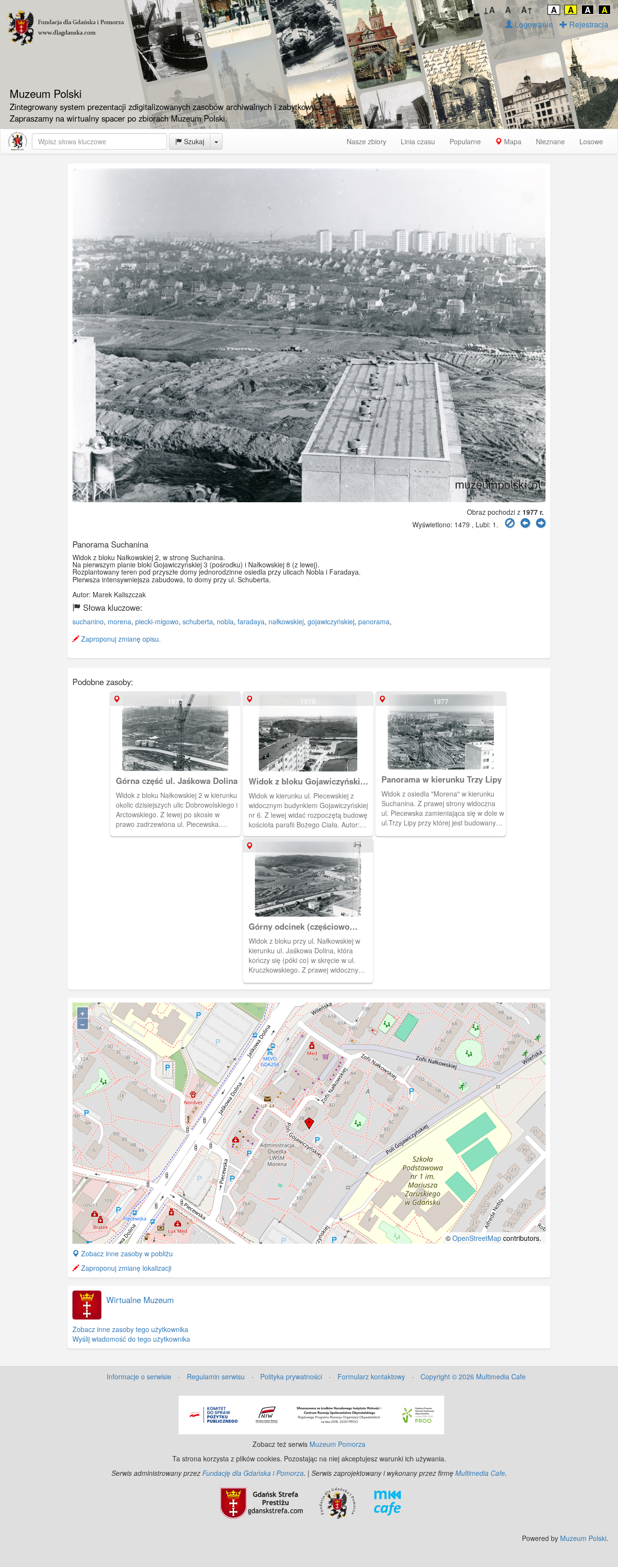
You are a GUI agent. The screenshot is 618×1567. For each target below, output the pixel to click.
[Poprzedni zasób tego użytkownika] (525, 523)
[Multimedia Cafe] (387, 1502)
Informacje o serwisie (139, 1376)
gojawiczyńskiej (331, 621)
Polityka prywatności (291, 1376)
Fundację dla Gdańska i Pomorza (253, 1473)
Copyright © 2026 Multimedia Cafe (473, 1376)
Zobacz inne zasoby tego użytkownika (130, 1329)
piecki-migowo (157, 621)
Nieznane (550, 141)
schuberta (198, 621)
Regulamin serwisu (216, 1376)
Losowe (591, 141)
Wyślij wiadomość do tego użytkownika (131, 1339)
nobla (225, 621)
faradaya (251, 621)
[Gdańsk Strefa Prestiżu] (261, 1502)
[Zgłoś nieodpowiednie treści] (510, 523)
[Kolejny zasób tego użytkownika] (541, 523)
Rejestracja (587, 24)
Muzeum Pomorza (337, 1444)
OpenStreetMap (476, 1238)
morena (119, 621)
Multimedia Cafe (480, 1473)
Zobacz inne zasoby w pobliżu (126, 1253)
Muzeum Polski (583, 1538)
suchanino (88, 621)
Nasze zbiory (366, 141)
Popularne (465, 141)
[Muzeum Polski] (17, 141)
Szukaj (193, 141)
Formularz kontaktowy (371, 1376)
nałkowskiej (286, 621)
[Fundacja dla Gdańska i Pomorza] (337, 1502)
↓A (489, 9)
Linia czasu (418, 141)
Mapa (511, 141)
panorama (374, 621)
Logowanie (533, 24)
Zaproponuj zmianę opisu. (120, 639)
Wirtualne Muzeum (140, 1300)
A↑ (527, 9)
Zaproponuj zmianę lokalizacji (125, 1268)
